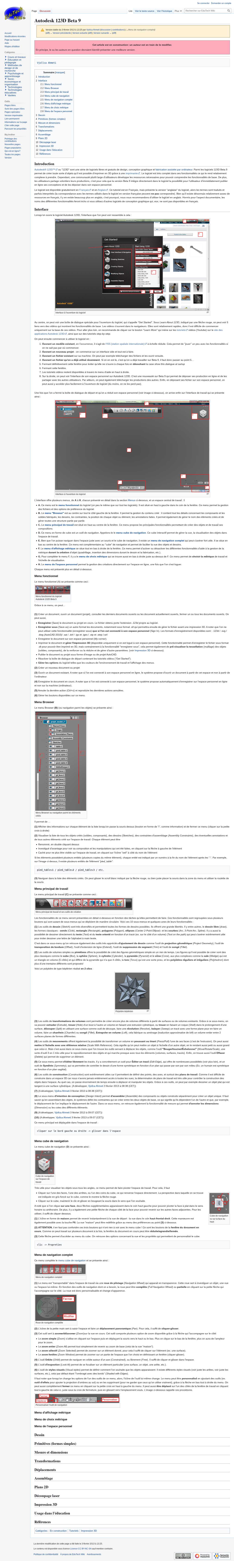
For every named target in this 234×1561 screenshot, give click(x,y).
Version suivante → (103, 33)
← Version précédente (60, 33)
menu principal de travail (59, 524)
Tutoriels (73, 1530)
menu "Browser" (54, 513)
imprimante (132, 173)
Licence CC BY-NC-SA (80, 1548)
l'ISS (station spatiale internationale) (125, 343)
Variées (12, 95)
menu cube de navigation (131, 532)
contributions (118, 30)
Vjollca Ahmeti (46, 62)
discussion (106, 30)
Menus (131, 500)
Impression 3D (142, 650)
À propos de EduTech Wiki (72, 1554)
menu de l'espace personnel (61, 564)
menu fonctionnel (68, 505)
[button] (178, 10)
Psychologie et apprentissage (14, 74)
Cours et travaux (17, 57)
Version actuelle (79, 33)
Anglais (102, 190)
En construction (58, 1530)
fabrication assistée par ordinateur (174, 169)
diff (47, 33)
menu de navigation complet (167, 540)
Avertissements (94, 1554)
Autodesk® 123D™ (44, 169)
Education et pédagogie (13, 61)
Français (84, 190)
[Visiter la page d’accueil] (15, 13)
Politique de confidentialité (46, 1554)
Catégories (41, 1530)
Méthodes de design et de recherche (13, 68)
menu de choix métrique (93, 556)
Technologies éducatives (13, 91)
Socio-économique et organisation (13, 81)
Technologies (15, 87)
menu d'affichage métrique (59, 548)
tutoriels (181, 330)
